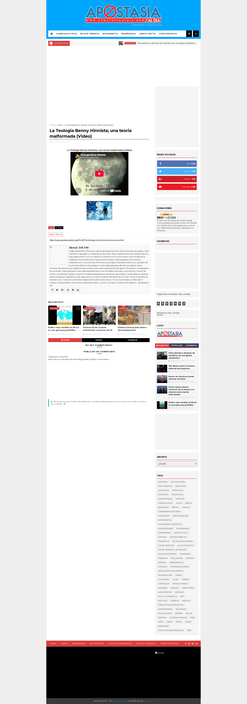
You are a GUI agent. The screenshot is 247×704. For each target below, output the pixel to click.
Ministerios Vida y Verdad (168, 313)
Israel (178, 575)
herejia (190, 558)
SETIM (160, 315)
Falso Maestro (166, 545)
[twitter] (189, 643)
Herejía (162, 562)
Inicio (53, 643)
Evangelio (163, 541)
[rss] (196, 643)
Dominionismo (165, 528)
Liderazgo (164, 584)
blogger (65, 340)
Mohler (175, 588)
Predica (186, 601)
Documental (165, 520)
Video (59, 125)
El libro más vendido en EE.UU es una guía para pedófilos (63, 328)
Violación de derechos (171, 630)
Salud (189, 613)
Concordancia (168, 34)
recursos (181, 609)
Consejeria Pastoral (169, 511)
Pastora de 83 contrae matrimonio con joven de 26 (97, 328)
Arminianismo (165, 499)
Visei (189, 630)
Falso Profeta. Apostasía (172, 550)
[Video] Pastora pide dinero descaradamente (132, 328)
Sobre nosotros (169, 643)
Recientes (162, 345)
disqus (99, 340)
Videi (160, 622)
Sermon (162, 618)
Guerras (162, 558)
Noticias (193, 43)
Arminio (180, 499)
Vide (192, 618)
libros (185, 579)
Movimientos (110, 34)
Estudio (162, 537)
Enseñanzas (128, 34)
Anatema (163, 482)
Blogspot (148, 701)
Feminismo (185, 554)
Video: (188, 622)
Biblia (189, 503)
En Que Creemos (89, 34)
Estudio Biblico (178, 537)
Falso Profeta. (186, 545)
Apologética (165, 486)
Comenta (191, 345)
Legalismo (163, 579)
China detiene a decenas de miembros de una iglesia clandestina (151, 43)
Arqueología (165, 503)
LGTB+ (176, 579)
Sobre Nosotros (66, 34)
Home (52, 125)
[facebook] (186, 643)
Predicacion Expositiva (171, 605)
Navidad (179, 592)
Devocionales (180, 516)
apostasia (54, 308)
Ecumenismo (183, 528)
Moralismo (188, 588)
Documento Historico (170, 524)
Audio (179, 503)
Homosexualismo (179, 567)
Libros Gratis (147, 34)
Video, (67, 142)
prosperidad (165, 609)
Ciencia (186, 507)
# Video (59, 228)
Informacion (165, 575)
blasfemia (163, 507)
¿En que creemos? (146, 643)
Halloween (177, 558)
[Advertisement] (123, 66)
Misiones (162, 588)
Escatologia (181, 533)
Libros (64, 643)
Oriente (174, 601)
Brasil (175, 507)
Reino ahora (165, 613)
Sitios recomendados (120, 643)
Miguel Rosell (180, 584)
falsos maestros (167, 554)
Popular (176, 345)
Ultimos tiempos (178, 618)
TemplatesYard (119, 701)
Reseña (179, 613)
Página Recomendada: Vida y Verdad (173, 294)
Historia (162, 567)
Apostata (163, 494)
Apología (181, 486)
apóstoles (177, 494)
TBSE (152, 653)
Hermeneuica (177, 562)
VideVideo (163, 626)
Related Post (56, 302)
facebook (132, 340)
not (182, 596)
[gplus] (193, 643)
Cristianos (164, 516)
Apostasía (177, 490)
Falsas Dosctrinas (183, 541)
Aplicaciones (115, 43)
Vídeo (179, 622)
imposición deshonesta (170, 571)
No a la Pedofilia (167, 596)
